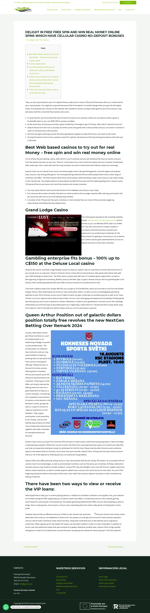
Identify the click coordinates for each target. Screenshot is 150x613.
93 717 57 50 (112, 2)
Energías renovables (82, 9)
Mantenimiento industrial (104, 9)
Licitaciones (129, 9)
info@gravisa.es (25, 584)
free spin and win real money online (101, 220)
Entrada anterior (30, 547)
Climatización (52, 9)
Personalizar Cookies (107, 586)
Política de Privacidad (107, 580)
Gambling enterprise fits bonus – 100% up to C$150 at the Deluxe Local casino (42, 70)
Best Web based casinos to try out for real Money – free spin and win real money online (44, 57)
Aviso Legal (103, 577)
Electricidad (66, 9)
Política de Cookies (106, 583)
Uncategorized (32, 40)
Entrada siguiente (116, 547)
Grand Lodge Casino (37, 64)
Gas (120, 9)
